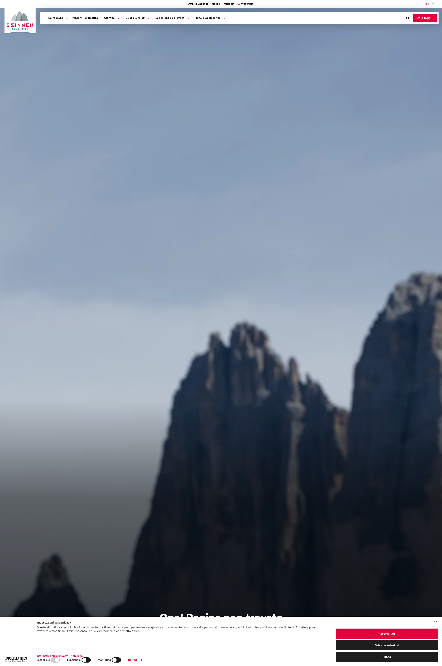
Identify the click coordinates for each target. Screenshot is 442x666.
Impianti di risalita (85, 18)
